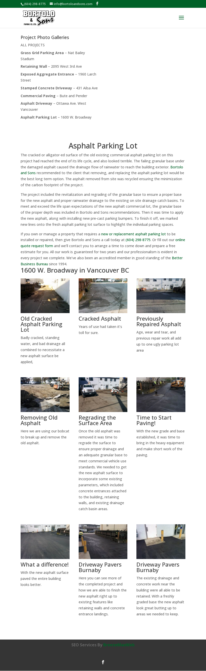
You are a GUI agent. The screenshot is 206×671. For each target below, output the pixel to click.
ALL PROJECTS (33, 45)
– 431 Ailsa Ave (59, 88)
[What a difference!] (45, 558)
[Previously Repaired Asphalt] (160, 313)
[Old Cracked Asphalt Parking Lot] (45, 313)
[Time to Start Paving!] (160, 411)
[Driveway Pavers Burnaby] (103, 558)
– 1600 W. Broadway (56, 117)
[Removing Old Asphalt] (45, 411)
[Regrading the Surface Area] (103, 411)
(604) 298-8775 (35, 4)
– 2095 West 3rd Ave (51, 66)
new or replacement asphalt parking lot (133, 234)
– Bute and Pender (54, 95)
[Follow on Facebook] (103, 662)
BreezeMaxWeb (119, 645)
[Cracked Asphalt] (103, 313)
